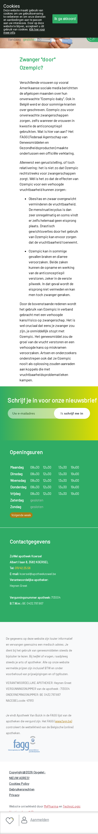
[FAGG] (29, 744)
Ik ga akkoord (65, 19)
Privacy (14, 795)
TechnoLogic (71, 806)
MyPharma (51, 806)
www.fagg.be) (63, 721)
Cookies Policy (19, 783)
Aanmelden (39, 819)
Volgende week (21, 515)
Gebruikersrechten (21, 789)
